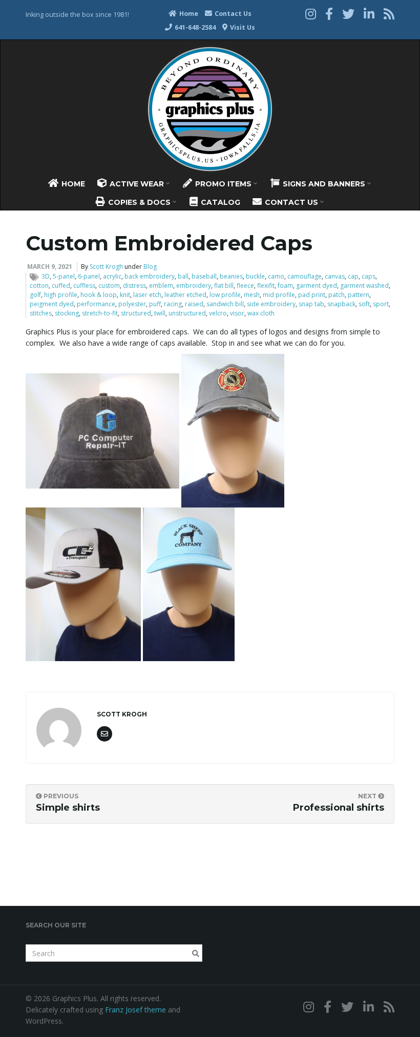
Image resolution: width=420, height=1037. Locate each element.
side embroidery (271, 304)
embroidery (193, 285)
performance (96, 304)
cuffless (84, 285)
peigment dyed (52, 304)
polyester (132, 304)
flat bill (224, 285)
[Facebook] (329, 13)
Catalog (219, 202)
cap (353, 276)
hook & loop (98, 294)
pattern (358, 294)
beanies (231, 276)
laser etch (147, 294)
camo (276, 276)
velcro (218, 313)
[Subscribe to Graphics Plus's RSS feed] (389, 13)
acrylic (112, 276)
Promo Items (223, 183)
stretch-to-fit (100, 313)
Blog (150, 266)
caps (368, 276)
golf (35, 294)
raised (194, 304)
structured (136, 313)
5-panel (64, 276)
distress (134, 285)
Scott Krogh (106, 266)
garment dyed (316, 285)
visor (237, 313)
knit (125, 294)
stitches (41, 313)
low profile (225, 294)
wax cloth (261, 313)
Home (188, 13)
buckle (255, 276)
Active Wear (137, 183)
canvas (335, 276)
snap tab (311, 304)
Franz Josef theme (135, 1009)
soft (364, 304)
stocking (67, 313)
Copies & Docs (139, 202)
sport (381, 304)
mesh (252, 294)
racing (173, 304)
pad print (311, 294)
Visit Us (241, 27)
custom (109, 285)
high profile (60, 294)
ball (183, 276)
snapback (341, 304)
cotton (39, 285)
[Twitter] (348, 13)
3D (45, 276)
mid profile (279, 294)
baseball (204, 276)
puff (155, 304)
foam (285, 285)
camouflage (304, 276)
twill (159, 313)
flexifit (266, 285)
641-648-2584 (194, 27)
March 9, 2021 (49, 266)
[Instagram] (310, 13)
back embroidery (149, 276)
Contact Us (232, 13)
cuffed (61, 285)
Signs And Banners (324, 183)
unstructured (187, 313)
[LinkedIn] (369, 13)
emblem (161, 285)
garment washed (364, 285)
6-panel (89, 276)
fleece (245, 285)
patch (336, 294)
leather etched (185, 294)
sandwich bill (225, 304)
